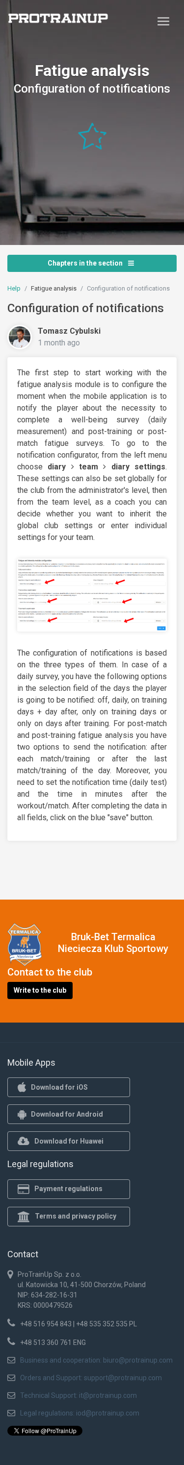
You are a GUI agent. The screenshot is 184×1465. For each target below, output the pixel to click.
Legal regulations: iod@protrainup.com (79, 1413)
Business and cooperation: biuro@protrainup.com (96, 1360)
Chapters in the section (86, 263)
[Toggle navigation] (163, 21)
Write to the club (40, 990)
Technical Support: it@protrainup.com (78, 1395)
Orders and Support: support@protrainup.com (91, 1378)
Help (14, 288)
